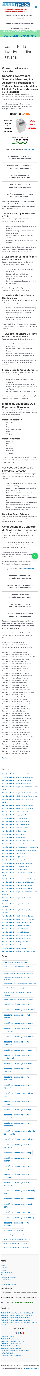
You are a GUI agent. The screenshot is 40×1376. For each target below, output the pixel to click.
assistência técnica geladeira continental (16, 1056)
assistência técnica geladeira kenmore (16, 1145)
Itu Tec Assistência (7, 1353)
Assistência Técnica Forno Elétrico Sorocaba (16, 935)
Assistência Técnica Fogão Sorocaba (14, 948)
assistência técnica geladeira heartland (16, 1116)
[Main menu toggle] (36, 7)
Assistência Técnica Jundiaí (10, 1339)
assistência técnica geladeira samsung (16, 1183)
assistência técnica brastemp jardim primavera (17, 993)
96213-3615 (11, 35)
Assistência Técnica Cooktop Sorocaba (15, 942)
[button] (35, 556)
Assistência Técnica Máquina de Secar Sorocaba (18, 916)
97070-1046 (28, 35)
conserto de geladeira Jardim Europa (15, 1235)
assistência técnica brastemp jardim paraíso (18, 988)
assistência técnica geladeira (16, 1004)
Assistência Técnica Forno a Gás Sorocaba (16, 932)
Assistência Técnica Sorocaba (11, 1348)
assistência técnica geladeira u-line (19, 1212)
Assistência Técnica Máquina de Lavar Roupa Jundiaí (19, 796)
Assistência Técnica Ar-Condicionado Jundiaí (17, 863)
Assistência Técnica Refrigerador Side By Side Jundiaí (20, 847)
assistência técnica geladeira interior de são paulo (19, 1132)
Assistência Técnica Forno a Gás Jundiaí (15, 821)
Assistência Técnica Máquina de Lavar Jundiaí (17, 808)
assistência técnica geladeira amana (19, 1023)
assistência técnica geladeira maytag (16, 1167)
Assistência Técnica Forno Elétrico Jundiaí (16, 824)
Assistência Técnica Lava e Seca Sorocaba (16, 922)
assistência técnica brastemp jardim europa (18, 973)
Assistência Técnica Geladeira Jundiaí (14, 869)
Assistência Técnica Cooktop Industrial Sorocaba (18, 882)
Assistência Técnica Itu (8, 1336)
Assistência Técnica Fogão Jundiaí (13, 837)
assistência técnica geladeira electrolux (16, 1070)
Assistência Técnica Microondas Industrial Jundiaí (18, 774)
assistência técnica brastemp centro (15, 962)
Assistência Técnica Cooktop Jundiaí (14, 831)
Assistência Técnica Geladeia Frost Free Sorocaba (18, 951)
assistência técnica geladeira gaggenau (16, 1102)
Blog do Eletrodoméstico (9, 1284)
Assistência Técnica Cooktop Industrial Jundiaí (17, 777)
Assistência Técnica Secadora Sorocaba (15, 926)
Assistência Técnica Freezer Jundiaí (14, 860)
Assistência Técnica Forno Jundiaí (13, 834)
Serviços (4, 1270)
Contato (3, 1282)
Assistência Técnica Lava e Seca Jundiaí (15, 812)
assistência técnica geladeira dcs (18, 1063)
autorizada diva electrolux (13, 1230)
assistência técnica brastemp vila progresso (18, 999)
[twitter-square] (19, 1333)
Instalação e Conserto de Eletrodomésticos (15, 1351)
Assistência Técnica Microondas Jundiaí (15, 828)
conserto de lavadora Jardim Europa (15, 1243)
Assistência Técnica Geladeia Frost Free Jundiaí (18, 841)
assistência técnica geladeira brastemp (16, 1043)
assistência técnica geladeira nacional (16, 1175)
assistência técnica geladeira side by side (19, 1191)
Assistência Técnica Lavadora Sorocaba (15, 929)
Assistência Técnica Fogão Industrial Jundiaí (16, 783)
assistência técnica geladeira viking (19, 1217)
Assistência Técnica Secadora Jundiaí (14, 815)
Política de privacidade (8, 1277)
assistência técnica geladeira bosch (19, 1036)
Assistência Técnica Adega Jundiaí (13, 857)
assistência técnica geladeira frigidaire (16, 1086)
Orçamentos (5, 1279)
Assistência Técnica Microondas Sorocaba (16, 938)
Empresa (4, 1268)
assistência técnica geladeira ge (17, 1109)
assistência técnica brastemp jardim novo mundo (19, 984)
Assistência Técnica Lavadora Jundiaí (14, 818)
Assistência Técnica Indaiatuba (11, 1346)
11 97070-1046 (28, 149)
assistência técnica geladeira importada (16, 1124)
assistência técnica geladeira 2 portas (17, 1016)
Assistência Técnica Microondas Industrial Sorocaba (19, 879)
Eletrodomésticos (6, 1272)
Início (3, 1265)
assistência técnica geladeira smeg (19, 1199)
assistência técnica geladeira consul (19, 1050)
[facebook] (16, 1333)
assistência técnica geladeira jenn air (20, 1139)
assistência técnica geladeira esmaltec (16, 1078)
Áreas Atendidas (6, 1275)
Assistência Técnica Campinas (11, 1343)
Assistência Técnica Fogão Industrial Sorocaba (17, 888)
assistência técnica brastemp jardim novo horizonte (16, 978)
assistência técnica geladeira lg (17, 1153)
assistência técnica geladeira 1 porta (19, 1009)
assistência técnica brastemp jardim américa (17, 968)
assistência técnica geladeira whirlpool (16, 1224)
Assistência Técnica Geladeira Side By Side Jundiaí (19, 850)
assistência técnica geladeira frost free (18, 1094)
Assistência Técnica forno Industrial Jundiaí (16, 780)
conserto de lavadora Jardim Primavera (16, 1247)
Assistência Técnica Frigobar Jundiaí (14, 853)
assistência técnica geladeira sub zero (18, 1205)
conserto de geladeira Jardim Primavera (16, 1239)
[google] (21, 1333)
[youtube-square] (24, 1333)
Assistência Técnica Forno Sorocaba (14, 945)
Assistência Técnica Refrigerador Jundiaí (15, 866)
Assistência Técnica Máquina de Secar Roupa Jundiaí (19, 793)
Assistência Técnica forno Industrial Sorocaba (17, 885)
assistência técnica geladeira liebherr (16, 1159)
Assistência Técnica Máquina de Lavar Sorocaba (18, 919)
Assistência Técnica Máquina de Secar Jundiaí (17, 805)
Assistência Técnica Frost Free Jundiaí (14, 844)
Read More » (6, 758)
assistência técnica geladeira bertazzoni (16, 1029)
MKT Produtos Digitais (31, 1368)
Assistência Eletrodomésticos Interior (13, 1341)
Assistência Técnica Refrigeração (12, 1355)
